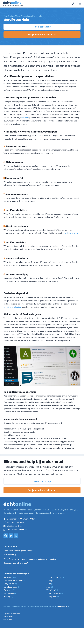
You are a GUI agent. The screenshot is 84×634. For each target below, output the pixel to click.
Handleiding (10, 593)
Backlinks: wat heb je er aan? (16, 563)
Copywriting (10, 583)
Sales (49, 583)
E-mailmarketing (12, 587)
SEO (49, 587)
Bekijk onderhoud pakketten (42, 34)
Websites (52, 590)
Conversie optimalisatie (15, 580)
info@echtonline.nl (15, 526)
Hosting (8, 596)
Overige (51, 580)
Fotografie (9, 590)
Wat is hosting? (10, 554)
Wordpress (52, 596)
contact (24, 117)
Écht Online (9, 16)
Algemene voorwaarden (12, 614)
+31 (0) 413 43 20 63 (15, 522)
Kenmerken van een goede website (18, 550)
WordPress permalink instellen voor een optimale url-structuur (30, 559)
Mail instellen (8, 619)
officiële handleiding (12, 307)
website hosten (71, 233)
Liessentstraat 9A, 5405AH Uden (21, 519)
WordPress (20, 16)
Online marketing (55, 577)
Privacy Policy (8, 616)
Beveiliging (10, 577)
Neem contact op (42, 26)
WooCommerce (54, 593)
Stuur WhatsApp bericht (17, 529)
